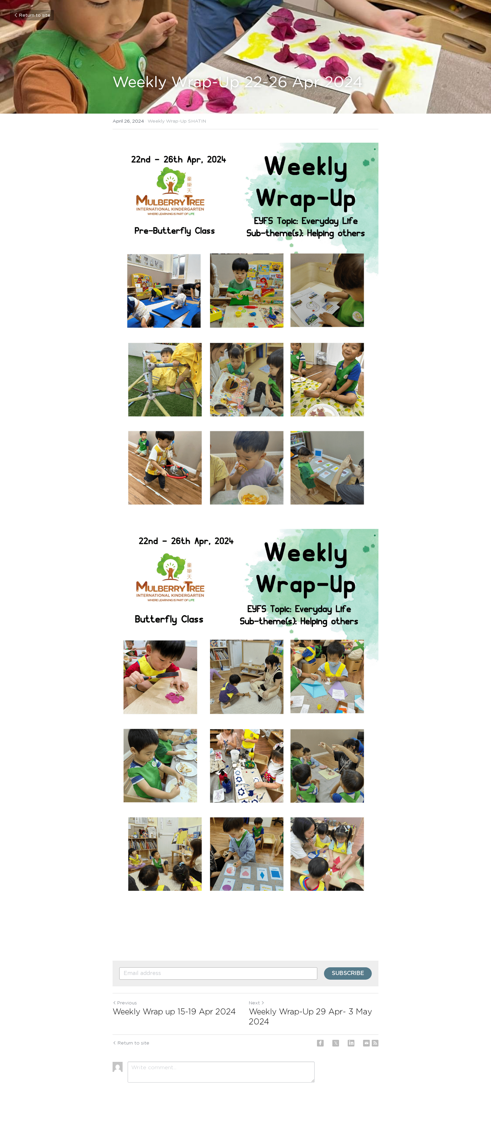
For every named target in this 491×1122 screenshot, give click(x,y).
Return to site (34, 15)
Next (254, 1003)
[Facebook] (320, 1043)
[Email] (366, 1043)
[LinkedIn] (351, 1043)
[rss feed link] (375, 1043)
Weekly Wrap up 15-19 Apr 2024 (174, 1012)
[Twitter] (335, 1043)
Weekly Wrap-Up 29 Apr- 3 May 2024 (310, 1017)
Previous (127, 1003)
